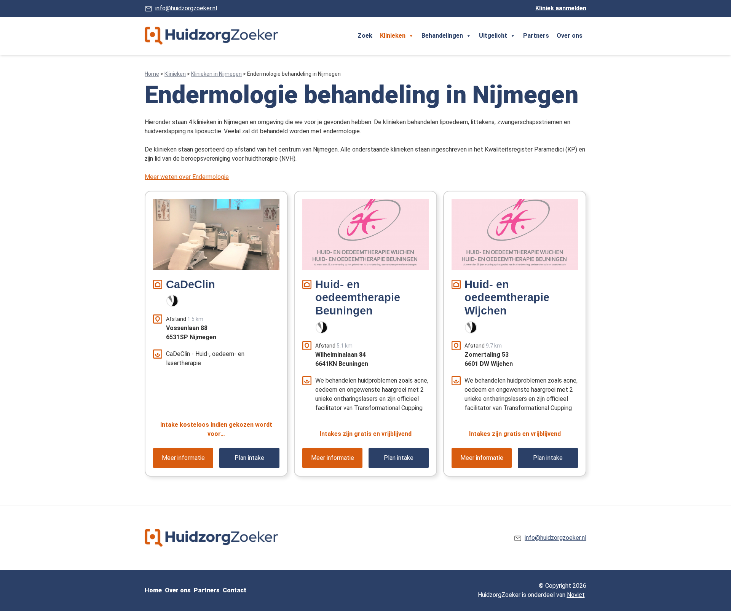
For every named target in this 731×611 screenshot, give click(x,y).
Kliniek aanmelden (560, 8)
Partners (536, 35)
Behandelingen (442, 35)
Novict (576, 594)
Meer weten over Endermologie (187, 176)
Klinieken (392, 35)
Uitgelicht (493, 35)
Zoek (365, 35)
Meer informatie (183, 457)
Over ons (570, 35)
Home (152, 74)
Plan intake (249, 457)
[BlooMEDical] (172, 301)
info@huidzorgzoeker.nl (186, 8)
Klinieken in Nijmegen (216, 74)
